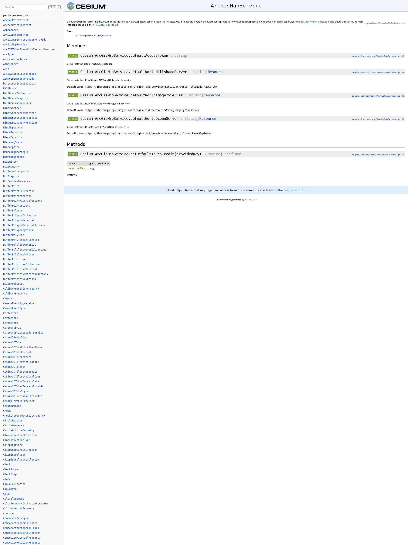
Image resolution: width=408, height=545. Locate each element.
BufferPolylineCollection (21, 239)
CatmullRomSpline (15, 337)
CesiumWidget (12, 405)
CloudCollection (14, 484)
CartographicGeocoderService (23, 332)
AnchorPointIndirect (17, 25)
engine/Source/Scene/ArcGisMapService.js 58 (378, 119)
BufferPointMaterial (17, 195)
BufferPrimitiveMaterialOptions (25, 274)
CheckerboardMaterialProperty (24, 415)
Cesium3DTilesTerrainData (21, 381)
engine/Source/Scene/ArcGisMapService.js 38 (378, 96)
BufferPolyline (13, 235)
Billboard (10, 88)
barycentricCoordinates (19, 83)
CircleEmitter (13, 420)
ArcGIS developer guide (105, 24)
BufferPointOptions (16, 205)
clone (7, 479)
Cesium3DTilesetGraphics (20, 371)
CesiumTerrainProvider (18, 401)
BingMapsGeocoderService (20, 117)
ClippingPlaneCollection (20, 449)
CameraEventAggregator (18, 303)
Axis (6, 69)
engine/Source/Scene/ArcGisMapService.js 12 (385, 23)
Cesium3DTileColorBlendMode (22, 347)
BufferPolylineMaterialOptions (24, 249)
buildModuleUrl (13, 283)
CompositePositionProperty (21, 542)
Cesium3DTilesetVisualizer (21, 376)
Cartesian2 (10, 313)
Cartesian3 (10, 318)
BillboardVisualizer (17, 103)
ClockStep (10, 474)
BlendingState (13, 142)
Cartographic (12, 327)
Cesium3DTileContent (17, 352)
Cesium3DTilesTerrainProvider (24, 386)
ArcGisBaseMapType (15, 34)
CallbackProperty (15, 293)
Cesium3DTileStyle (15, 391)
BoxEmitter (10, 161)
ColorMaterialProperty (18, 508)
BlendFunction (13, 137)
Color (7, 493)
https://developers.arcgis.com (313, 21)
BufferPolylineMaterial (19, 244)
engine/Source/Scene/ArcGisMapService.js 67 (378, 155)
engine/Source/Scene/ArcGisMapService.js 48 (378, 72)
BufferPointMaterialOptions (22, 200)
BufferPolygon (13, 210)
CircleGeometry (13, 425)
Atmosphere (10, 64)
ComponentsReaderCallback (21, 528)
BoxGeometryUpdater (16, 171)
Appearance (10, 29)
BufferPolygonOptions (18, 230)
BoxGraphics (11, 176)
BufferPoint (11, 186)
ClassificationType (16, 440)
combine (8, 513)
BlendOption (11, 147)
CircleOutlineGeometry (18, 430)
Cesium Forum (293, 190)
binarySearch (12, 108)
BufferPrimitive (14, 259)
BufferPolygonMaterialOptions (24, 225)
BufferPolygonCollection (20, 215)
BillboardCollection (17, 93)
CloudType (10, 488)
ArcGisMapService (15, 44)
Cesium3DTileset (14, 366)
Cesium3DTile (12, 342)
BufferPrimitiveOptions (19, 278)
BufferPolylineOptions (18, 254)
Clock (7, 464)
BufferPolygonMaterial (18, 220)
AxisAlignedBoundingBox (19, 73)
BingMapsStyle (13, 127)
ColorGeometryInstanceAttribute (25, 503)
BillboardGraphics (15, 98)
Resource (216, 72)
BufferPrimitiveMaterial (20, 269)
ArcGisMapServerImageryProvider (93, 35)
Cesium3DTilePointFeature (21, 362)
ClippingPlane (13, 445)
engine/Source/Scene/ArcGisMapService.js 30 (378, 56)
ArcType (8, 54)
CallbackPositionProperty (21, 288)
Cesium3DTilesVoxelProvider (22, 396)
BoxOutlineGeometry (16, 181)
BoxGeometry (11, 166)
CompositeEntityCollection (21, 532)
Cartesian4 (10, 322)
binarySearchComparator (19, 112)
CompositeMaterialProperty (21, 537)
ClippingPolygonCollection (21, 459)
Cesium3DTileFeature (17, 357)
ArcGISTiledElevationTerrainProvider (29, 49)
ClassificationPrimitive (20, 435)
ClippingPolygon (14, 454)
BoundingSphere (13, 156)
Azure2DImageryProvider (19, 78)
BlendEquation (13, 132)
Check (7, 410)
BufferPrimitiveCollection (21, 264)
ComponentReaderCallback (20, 523)
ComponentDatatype (15, 518)
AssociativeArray (15, 59)
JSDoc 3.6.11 (250, 199)
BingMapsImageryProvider (20, 122)
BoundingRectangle (15, 152)
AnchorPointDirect (15, 20)
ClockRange (10, 469)
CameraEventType (14, 308)
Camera (7, 298)
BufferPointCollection (18, 191)
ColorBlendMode (13, 498)
